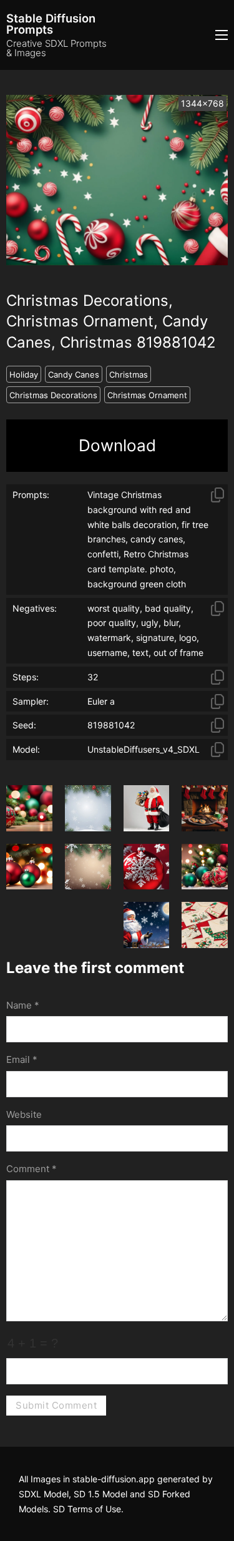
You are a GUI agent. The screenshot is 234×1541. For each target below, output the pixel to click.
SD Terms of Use (87, 1509)
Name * (22, 1005)
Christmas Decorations (53, 395)
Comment (31, 1169)
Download (117, 445)
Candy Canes (73, 374)
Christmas (128, 374)
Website (24, 1114)
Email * (21, 1059)
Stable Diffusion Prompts (50, 24)
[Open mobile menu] (221, 35)
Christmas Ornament (147, 395)
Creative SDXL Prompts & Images (56, 48)
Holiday (23, 374)
